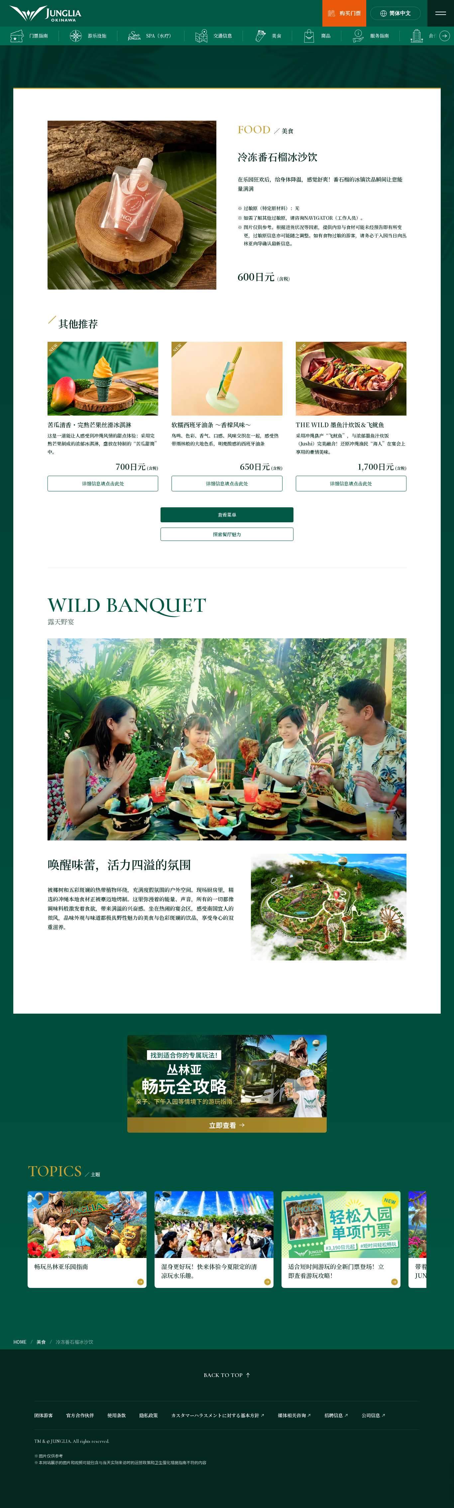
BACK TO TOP (223, 1375)
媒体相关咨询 (292, 1415)
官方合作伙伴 (80, 1415)
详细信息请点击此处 (103, 483)
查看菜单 (227, 514)
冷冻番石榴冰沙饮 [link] (74, 1341)
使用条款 (116, 1415)
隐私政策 (148, 1415)
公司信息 (371, 1415)
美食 (41, 1341)
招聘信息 (333, 1415)
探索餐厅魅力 (227, 534)
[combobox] (395, 13)
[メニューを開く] (440, 13)
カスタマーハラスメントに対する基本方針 (215, 1415)
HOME (20, 1341)
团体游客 (43, 1415)
